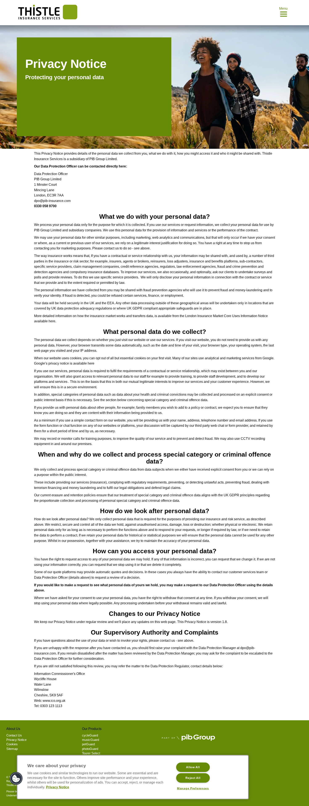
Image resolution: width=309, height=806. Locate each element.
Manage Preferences (193, 788)
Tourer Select (91, 753)
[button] (16, 778)
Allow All (193, 767)
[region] (133, 777)
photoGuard (90, 749)
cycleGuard (90, 735)
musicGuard (90, 739)
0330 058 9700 (45, 206)
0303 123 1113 (51, 706)
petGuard (88, 744)
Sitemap (12, 749)
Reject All (192, 778)
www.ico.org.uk (54, 700)
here (52, 321)
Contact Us (14, 735)
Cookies (12, 744)
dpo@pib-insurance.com (52, 201)
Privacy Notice (16, 739)
